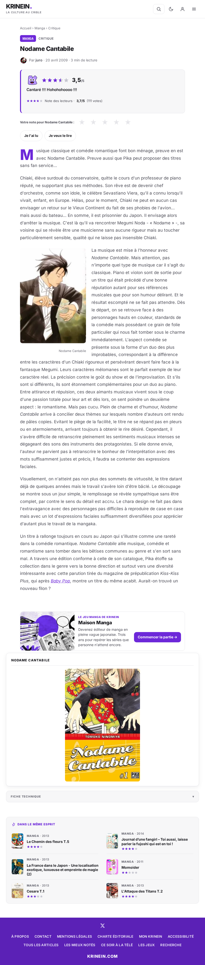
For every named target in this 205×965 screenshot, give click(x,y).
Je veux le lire (60, 135)
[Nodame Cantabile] (102, 725)
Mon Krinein (150, 936)
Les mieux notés (80, 945)
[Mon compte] (183, 9)
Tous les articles (41, 945)
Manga (39, 28)
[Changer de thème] (171, 9)
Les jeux (146, 945)
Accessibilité (181, 936)
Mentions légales (74, 936)
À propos (20, 936)
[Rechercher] (158, 9)
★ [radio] (81, 122)
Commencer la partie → (157, 637)
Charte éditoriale (116, 936)
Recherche (170, 945)
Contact (43, 936)
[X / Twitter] (102, 925)
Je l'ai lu (31, 135)
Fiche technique (26, 796)
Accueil (25, 28)
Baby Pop (60, 580)
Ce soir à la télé (117, 945)
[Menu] (194, 9)
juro (39, 60)
